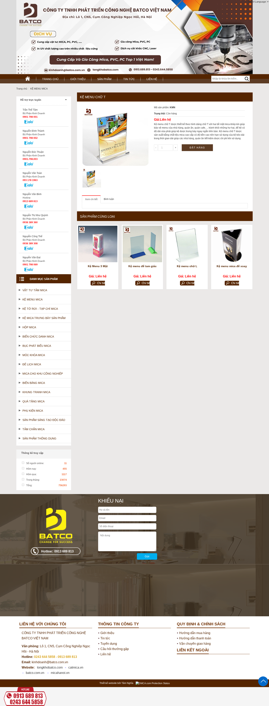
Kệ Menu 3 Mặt (98, 266)
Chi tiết (97, 283)
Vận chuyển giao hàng (195, 643)
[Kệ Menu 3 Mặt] (98, 244)
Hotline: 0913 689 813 (57, 551)
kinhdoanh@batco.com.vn (45, 662)
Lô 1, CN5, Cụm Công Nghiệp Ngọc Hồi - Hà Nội (56, 648)
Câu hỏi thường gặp (114, 649)
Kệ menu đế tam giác (142, 266)
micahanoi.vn (60, 672)
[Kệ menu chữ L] (187, 244)
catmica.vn (75, 667)
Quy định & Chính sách (201, 624)
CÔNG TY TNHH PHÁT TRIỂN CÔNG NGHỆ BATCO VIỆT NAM (54, 635)
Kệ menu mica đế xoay (232, 266)
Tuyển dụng (108, 643)
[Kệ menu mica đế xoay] (231, 244)
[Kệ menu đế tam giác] (142, 244)
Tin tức (129, 79)
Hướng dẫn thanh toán (195, 638)
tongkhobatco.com (50, 667)
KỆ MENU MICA (39, 88)
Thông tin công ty (118, 624)
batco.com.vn (35, 672)
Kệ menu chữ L (187, 266)
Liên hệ (152, 79)
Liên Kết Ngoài (193, 650)
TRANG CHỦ (50, 79)
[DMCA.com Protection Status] (153, 683)
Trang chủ (21, 88)
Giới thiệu (77, 79)
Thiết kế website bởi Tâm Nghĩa (116, 683)
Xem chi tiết (91, 199)
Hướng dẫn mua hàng (194, 633)
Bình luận (109, 199)
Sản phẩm (104, 79)
